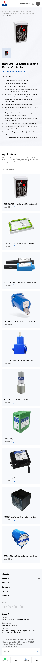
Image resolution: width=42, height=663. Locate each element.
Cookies (23, 639)
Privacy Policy (6, 639)
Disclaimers (16, 639)
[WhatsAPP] (16, 607)
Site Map (31, 639)
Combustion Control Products (22, 11)
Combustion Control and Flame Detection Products (18, 13)
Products (8, 11)
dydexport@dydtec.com (10, 625)
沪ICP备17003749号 (10, 646)
